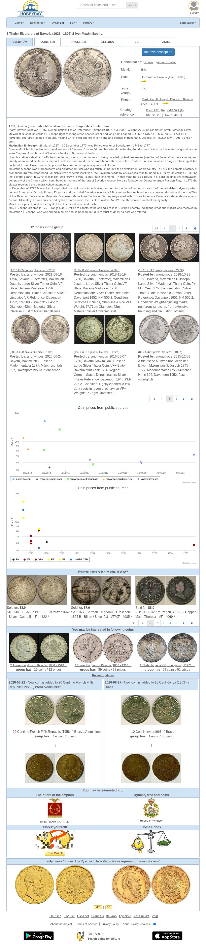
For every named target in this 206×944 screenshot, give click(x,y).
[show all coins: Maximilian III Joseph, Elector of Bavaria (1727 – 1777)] (167, 103)
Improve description (158, 52)
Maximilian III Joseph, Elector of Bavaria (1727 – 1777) (166, 102)
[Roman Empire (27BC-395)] (55, 808)
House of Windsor (151, 820)
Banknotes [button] (36, 22)
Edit (138, 41)
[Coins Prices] (151, 841)
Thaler (148, 62)
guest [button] (193, 12)
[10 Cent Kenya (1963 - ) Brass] (151, 709)
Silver (143, 69)
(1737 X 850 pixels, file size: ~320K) (32, 270)
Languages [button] (187, 22)
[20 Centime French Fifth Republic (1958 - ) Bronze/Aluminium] (55, 709)
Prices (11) (78, 41)
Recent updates (103, 675)
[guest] (194, 5)
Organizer (58, 22)
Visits (166, 41)
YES (98, 907)
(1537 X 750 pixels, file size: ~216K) (96, 270)
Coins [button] (18, 22)
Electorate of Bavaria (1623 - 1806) (162, 77)
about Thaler (166, 62)
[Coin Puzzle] (55, 839)
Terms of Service (86, 924)
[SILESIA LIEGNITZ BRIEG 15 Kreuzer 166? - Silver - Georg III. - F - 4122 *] (37, 590)
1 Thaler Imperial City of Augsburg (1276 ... (167, 665)
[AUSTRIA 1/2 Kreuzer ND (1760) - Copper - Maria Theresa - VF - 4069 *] (165, 590)
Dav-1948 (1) (173, 115)
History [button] (87, 22)
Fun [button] (72, 22)
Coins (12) (47, 41)
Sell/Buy (107, 41)
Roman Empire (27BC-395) (54, 821)
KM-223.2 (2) (154, 115)
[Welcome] (31, 8)
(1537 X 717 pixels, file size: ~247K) (161, 270)
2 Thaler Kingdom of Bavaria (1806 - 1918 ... (38, 665)
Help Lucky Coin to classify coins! (70, 861)
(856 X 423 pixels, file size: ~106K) (160, 352)
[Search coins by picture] (81, 936)
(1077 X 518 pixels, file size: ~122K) (96, 352)
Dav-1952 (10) (155, 110)
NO (108, 907)
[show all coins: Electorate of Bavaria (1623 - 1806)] (145, 81)
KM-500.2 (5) (175, 110)
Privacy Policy (110, 924)
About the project (61, 924)
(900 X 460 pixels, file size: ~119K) (32, 352)
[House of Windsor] (151, 807)
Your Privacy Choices (136, 924)
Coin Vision (96, 934)
